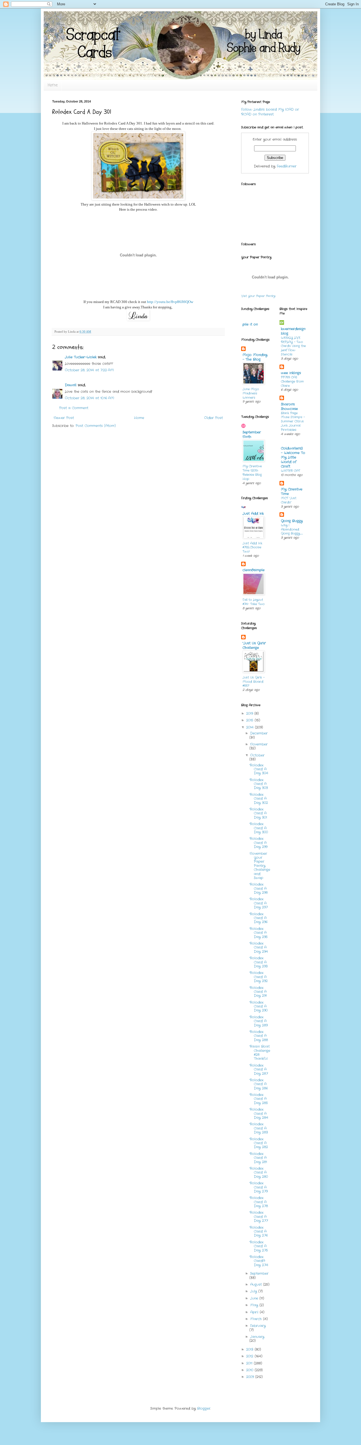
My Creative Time (291, 491)
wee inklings (291, 372)
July (254, 1291)
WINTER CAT (290, 470)
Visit (258, 296)
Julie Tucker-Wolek (80, 357)
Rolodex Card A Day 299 (258, 842)
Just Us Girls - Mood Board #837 (254, 681)
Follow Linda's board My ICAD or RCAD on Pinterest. (270, 112)
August (256, 1284)
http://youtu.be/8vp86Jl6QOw (170, 302)
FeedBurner (286, 166)
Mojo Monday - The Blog (255, 357)
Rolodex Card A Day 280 (259, 1172)
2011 (250, 1363)
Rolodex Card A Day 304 (259, 769)
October (257, 755)
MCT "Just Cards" (288, 500)
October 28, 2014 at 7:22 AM (89, 370)
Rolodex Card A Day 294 (259, 947)
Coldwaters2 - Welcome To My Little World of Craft (293, 457)
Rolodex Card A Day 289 (259, 1021)
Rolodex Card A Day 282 (259, 1143)
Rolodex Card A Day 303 (259, 783)
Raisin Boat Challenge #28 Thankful (260, 1052)
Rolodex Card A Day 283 (259, 1128)
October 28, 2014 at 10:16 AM (89, 398)
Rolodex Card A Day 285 (259, 1098)
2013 (250, 1349)
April (255, 1312)
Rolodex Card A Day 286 (259, 1084)
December (259, 733)
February (258, 1325)
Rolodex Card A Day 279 (259, 1187)
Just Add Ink (253, 513)
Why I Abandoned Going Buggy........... (292, 529)
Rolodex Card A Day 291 (258, 991)
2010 (250, 1370)
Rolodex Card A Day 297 (259, 903)
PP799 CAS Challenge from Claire (292, 381)
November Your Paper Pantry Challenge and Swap (260, 865)
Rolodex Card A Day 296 (259, 918)
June (254, 1298)
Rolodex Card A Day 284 (259, 1113)
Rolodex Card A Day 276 (259, 1231)
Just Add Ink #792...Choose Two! (252, 547)
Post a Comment (73, 408)
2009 (250, 1376)
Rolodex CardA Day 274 (259, 1260)
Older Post (213, 417)
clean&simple (254, 570)
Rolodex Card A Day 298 (259, 888)
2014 (250, 727)
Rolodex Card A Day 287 (259, 1069)
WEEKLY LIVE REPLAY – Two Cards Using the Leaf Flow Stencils (293, 346)
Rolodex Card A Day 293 (259, 962)
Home (53, 85)
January (257, 1336)
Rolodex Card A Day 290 (259, 1006)
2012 (250, 1356)
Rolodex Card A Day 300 (259, 827)
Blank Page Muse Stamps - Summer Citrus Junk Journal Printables (293, 421)
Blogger (203, 1408)
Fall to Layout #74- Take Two (254, 602)
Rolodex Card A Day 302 (259, 798)
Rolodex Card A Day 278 (259, 1201)
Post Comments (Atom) (96, 425)
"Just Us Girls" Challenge (254, 645)
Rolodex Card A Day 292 (259, 976)
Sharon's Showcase (289, 406)
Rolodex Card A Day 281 (258, 1157)
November (259, 744)
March (256, 1319)
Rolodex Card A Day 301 (258, 813)
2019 (250, 713)
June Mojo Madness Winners (251, 393)
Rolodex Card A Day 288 (259, 1035)
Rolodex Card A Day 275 (259, 1246)
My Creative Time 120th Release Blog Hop (252, 472)
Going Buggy (292, 520)
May (254, 1305)
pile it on (250, 324)
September (259, 1273)
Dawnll (70, 385)
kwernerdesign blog (293, 331)
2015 (250, 720)
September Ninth (252, 434)
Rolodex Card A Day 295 (259, 932)
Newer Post (64, 417)
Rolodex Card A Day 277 (259, 1216)
